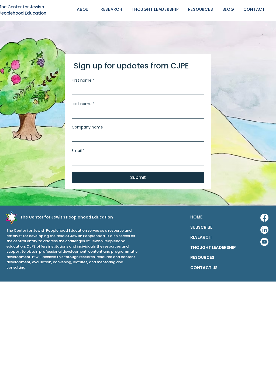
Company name (87, 127)
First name (83, 80)
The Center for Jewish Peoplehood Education (66, 217)
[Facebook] (264, 218)
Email (78, 150)
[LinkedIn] (264, 230)
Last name (83, 104)
